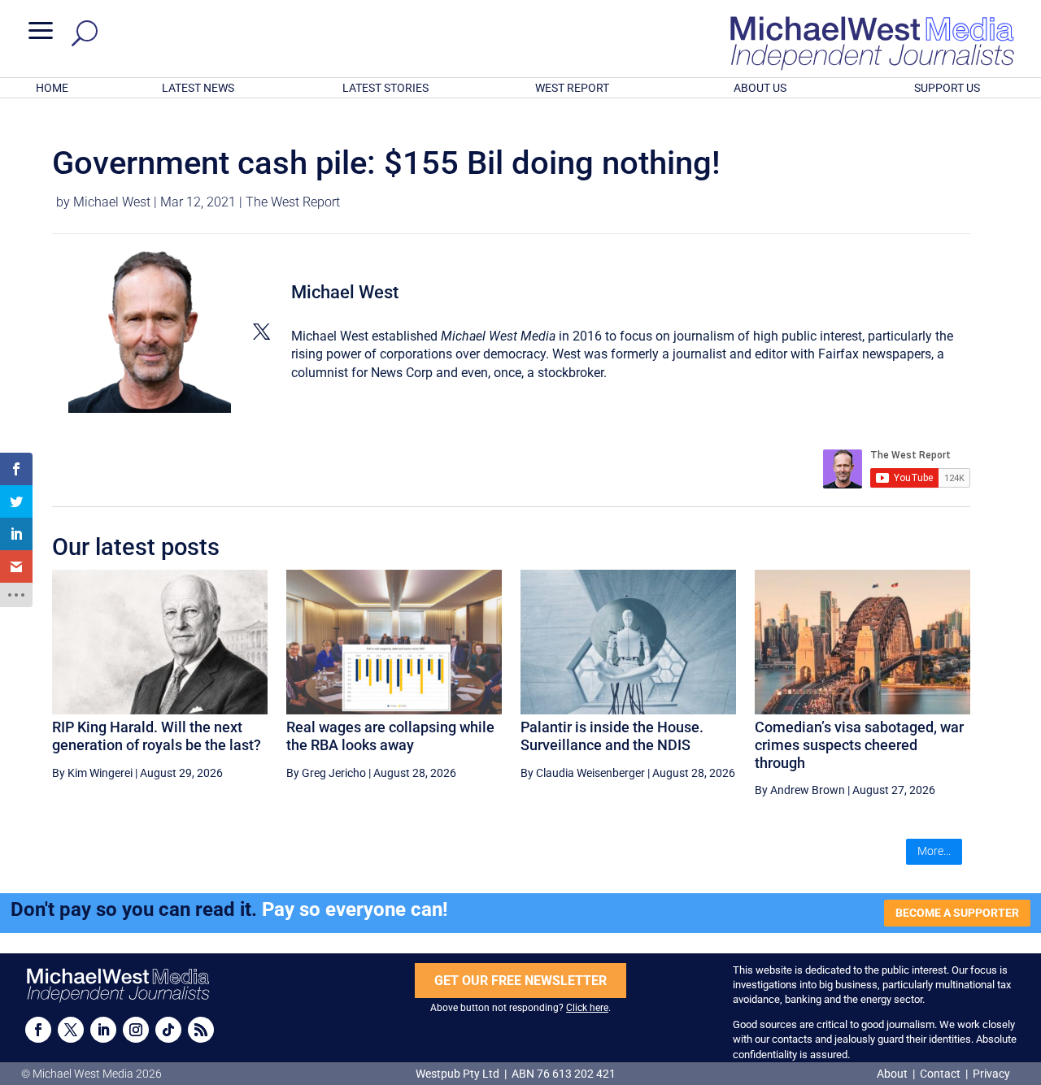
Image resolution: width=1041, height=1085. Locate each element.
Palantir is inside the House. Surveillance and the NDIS (611, 735)
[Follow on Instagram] (136, 1030)
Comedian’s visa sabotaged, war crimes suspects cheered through (859, 744)
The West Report (293, 202)
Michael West (111, 202)
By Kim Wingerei (92, 772)
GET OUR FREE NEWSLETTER (520, 980)
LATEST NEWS (198, 87)
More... (934, 850)
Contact (940, 1073)
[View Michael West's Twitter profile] (261, 331)
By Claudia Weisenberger (582, 772)
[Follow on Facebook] (38, 1030)
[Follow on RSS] (201, 1030)
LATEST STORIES (385, 87)
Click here (587, 1007)
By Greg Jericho (326, 772)
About (893, 1073)
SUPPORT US (947, 87)
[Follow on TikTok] (168, 1030)
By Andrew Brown (800, 789)
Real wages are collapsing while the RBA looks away (390, 735)
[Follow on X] (71, 1030)
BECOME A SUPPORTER (957, 912)
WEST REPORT (572, 87)
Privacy (991, 1073)
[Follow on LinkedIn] (103, 1030)
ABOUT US (760, 87)
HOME (52, 87)
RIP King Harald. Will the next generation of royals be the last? (156, 735)
